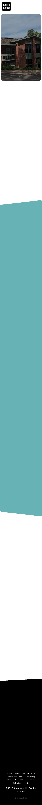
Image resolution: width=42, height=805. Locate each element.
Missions (31, 780)
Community (30, 776)
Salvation (17, 783)
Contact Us (12, 780)
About (17, 773)
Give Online (21, 769)
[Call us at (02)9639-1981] (21, 710)
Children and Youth (14, 776)
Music (26, 783)
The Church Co (21, 798)
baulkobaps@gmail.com (21, 703)
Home (9, 773)
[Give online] (21, 755)
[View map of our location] (21, 732)
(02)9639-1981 (21, 724)
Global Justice (29, 773)
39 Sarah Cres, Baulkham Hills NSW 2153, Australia (21, 746)
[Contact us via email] (21, 689)
